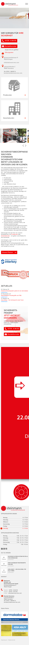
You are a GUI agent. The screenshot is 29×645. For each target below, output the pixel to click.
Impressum (4, 640)
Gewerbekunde (5, 236)
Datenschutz (11, 640)
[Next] (25, 146)
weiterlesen (4, 292)
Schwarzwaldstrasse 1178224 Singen (11, 58)
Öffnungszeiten (9, 52)
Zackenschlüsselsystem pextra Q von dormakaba (14, 291)
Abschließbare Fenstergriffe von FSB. (11, 295)
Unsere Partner (7, 252)
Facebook (2, 549)
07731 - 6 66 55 (10, 41)
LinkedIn (4, 549)
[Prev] (23, 146)
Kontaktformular (10, 46)
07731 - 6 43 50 (13, 591)
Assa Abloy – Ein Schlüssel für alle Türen (12, 300)
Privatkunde (14, 234)
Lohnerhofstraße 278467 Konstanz (9, 67)
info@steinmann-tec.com (11, 62)
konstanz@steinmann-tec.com (13, 73)
